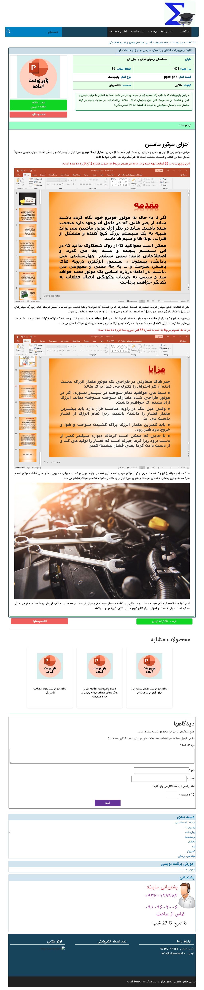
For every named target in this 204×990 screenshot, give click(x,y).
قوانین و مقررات (118, 31)
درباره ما (152, 31)
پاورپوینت (178, 43)
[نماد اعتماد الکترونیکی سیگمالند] (116, 960)
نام (191, 770)
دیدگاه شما (187, 745)
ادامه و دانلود (38, 114)
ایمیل (190, 778)
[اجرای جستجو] (8, 32)
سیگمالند (184, 31)
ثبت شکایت (137, 31)
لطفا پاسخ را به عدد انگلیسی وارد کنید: (173, 786)
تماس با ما (167, 31)
